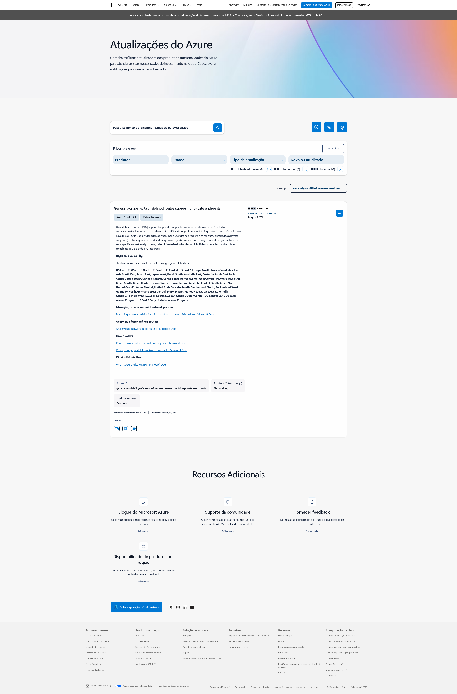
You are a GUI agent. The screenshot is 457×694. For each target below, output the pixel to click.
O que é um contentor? (336, 669)
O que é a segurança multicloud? (341, 641)
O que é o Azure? (94, 635)
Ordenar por (281, 188)
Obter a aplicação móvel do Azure (139, 607)
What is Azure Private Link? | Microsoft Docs (141, 364)
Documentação (285, 635)
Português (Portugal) (101, 685)
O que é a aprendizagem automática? (343, 647)
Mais (199, 4)
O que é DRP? (332, 675)
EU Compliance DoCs (336, 687)
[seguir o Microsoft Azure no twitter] (171, 607)
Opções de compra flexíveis (148, 652)
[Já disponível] (340, 169)
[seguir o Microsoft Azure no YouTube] (192, 607)
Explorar (135, 4)
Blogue (281, 641)
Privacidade (240, 687)
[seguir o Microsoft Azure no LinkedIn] (185, 607)
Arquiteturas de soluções (194, 647)
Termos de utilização (260, 687)
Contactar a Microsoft (220, 687)
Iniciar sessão (344, 4)
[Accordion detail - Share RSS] (125, 428)
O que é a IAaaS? (333, 658)
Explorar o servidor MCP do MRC (301, 15)
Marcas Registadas (283, 687)
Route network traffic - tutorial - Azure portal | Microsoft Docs (151, 343)
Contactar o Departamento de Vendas (277, 4)
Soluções (169, 4)
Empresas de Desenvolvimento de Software (248, 635)
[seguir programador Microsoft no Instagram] (178, 607)
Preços (185, 4)
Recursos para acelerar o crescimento (200, 641)
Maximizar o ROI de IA (145, 664)
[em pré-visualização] (305, 169)
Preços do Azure (143, 641)
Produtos (151, 4)
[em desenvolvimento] (269, 169)
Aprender (234, 4)
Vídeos (281, 672)
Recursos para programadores (292, 647)
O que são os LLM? (334, 664)
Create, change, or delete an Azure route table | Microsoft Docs (151, 350)
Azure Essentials (93, 664)
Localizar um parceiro (238, 647)
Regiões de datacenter (96, 652)
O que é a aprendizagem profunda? (342, 652)
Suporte (247, 4)
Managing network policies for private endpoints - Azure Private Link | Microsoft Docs (165, 314)
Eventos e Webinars (287, 658)
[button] (317, 127)
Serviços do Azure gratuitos (148, 647)
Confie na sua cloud (95, 658)
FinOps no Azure (143, 658)
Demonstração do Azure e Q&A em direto (202, 658)
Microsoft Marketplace (238, 641)
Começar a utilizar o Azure (316, 4)
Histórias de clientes (95, 669)
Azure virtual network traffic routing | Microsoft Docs (146, 328)
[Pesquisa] (217, 127)
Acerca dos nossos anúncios (309, 687)
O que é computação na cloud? (340, 635)
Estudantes (283, 652)
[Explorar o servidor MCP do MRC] (342, 127)
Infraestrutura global (96, 647)
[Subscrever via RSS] (329, 127)
